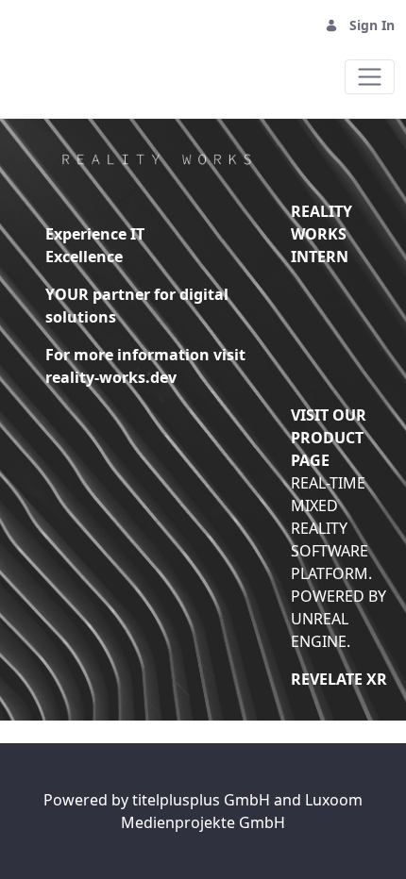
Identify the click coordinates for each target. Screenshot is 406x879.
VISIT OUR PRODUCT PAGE (328, 438)
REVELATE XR (339, 679)
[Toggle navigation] (370, 76)
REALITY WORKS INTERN (321, 234)
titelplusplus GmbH (203, 799)
